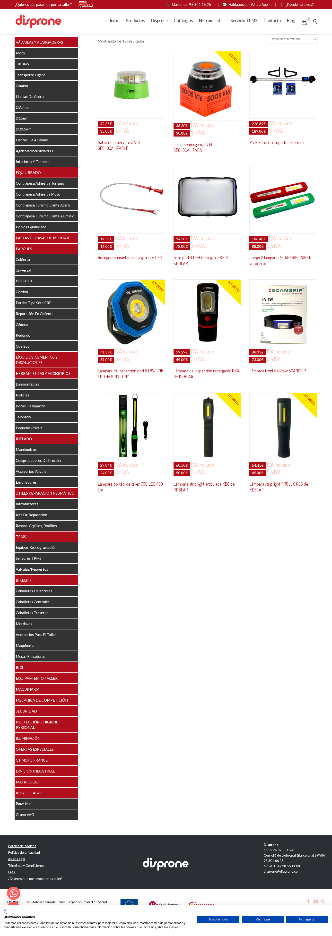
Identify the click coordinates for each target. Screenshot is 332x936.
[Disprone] (39, 21)
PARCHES (24, 249)
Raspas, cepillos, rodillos (36, 526)
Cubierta (23, 259)
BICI (19, 667)
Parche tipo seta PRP (34, 303)
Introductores (27, 504)
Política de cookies (22, 846)
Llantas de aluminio (32, 140)
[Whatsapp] (13, 893)
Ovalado (23, 346)
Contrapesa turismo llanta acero (43, 205)
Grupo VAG (25, 814)
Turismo (22, 64)
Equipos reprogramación (36, 547)
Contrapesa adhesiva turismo (40, 183)
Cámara (22, 324)
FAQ (11, 872)
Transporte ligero (30, 75)
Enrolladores (26, 482)
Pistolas (22, 395)
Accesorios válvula (31, 471)
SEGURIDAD (26, 711)
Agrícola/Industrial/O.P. (35, 151)
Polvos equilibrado (31, 227)
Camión (22, 86)
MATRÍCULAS (27, 782)
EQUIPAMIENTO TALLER (37, 678)
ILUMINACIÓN (28, 738)
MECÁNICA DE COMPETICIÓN (42, 700)
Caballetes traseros (32, 612)
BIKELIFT (24, 580)
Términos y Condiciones (26, 865)
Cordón (22, 292)
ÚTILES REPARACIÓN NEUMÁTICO (45, 493)
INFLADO (24, 439)
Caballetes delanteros (34, 591)
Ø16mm (22, 118)
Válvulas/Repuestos (32, 569)
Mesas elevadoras (30, 656)
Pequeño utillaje (29, 428)
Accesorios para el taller (36, 634)
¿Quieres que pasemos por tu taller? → (45, 4)
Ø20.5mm (23, 129)
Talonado (23, 417)
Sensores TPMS (29, 558)
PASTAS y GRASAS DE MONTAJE (43, 238)
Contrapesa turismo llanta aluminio (45, 216)
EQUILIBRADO (28, 172)
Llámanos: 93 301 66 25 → (191, 4)
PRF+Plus (24, 281)
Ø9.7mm (22, 107)
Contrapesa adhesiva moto (38, 194)
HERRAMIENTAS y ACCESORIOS (43, 373)
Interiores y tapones (32, 161)
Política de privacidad (24, 852)
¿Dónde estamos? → (298, 4)
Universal (23, 270)
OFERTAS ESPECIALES (35, 749)
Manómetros (26, 449)
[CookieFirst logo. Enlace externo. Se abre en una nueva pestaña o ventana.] (5, 912)
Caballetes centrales (33, 602)
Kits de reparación (31, 515)
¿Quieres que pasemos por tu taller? (35, 878)
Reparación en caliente (34, 313)
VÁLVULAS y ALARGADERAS (39, 42)
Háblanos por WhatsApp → (247, 4)
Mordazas (24, 623)
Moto (20, 53)
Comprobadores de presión (38, 460)
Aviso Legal (16, 859)
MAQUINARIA (27, 689)
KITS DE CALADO (30, 793)
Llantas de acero (30, 96)
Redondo (23, 335)
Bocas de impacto (30, 406)
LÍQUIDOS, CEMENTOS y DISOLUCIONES (37, 360)
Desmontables (27, 384)
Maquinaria (25, 645)
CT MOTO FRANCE (32, 760)
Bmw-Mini (24, 803)
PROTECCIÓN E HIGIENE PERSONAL (37, 725)
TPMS (21, 536)
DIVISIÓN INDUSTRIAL (35, 771)
